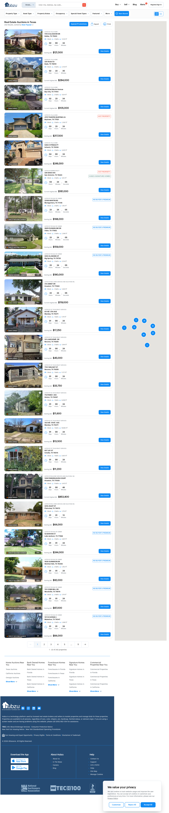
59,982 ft (65, 428)
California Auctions (13, 673)
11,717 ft (64, 372)
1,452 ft (64, 567)
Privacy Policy (113, 798)
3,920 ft (64, 455)
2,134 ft (64, 261)
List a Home (94, 765)
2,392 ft (64, 122)
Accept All (148, 805)
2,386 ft (64, 233)
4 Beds (49, 150)
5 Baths (56, 483)
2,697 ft (64, 539)
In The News (57, 762)
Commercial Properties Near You (98, 664)
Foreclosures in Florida (56, 669)
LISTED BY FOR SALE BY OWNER (53, 198)
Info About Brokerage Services (16, 727)
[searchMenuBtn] (84, 5)
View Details (104, 51)
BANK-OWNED (12, 53)
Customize (116, 805)
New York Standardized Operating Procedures (43, 729)
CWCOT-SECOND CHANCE (17, 219)
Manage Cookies (96, 774)
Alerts (143, 4)
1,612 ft (64, 178)
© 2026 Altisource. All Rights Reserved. (17, 741)
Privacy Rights (39, 735)
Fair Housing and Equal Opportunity (18, 735)
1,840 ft (64, 289)
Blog (135, 5)
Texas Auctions (11, 669)
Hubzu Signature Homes (99, 176)
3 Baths (56, 122)
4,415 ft (64, 483)
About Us (56, 759)
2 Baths (56, 39)
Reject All (132, 805)
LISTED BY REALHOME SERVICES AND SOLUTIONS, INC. (59, 476)
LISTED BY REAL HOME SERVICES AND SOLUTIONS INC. (59, 281)
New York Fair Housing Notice (13, 729)
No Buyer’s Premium (101, 199)
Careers (56, 765)
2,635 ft (64, 150)
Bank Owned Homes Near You (36, 664)
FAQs (92, 768)
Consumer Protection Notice (42, 727)
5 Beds (49, 67)
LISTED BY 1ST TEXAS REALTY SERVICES (55, 309)
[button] (7, 42)
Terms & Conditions (53, 735)
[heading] (90, 24)
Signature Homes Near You (76, 664)
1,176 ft (64, 317)
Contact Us (94, 759)
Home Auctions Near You (15, 664)
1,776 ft (64, 511)
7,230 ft (64, 39)
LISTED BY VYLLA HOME (51, 31)
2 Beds (49, 39)
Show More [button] (10, 682)
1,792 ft (64, 205)
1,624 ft (64, 94)
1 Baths (56, 317)
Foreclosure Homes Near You (56, 664)
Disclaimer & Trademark (71, 735)
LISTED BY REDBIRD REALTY (51, 170)
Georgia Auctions (12, 677)
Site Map (93, 771)
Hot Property (104, 116)
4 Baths (56, 67)
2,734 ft (64, 67)
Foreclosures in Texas (56, 673)
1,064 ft (64, 344)
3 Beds (49, 94)
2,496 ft (64, 622)
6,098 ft (64, 400)
